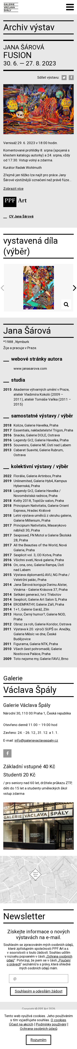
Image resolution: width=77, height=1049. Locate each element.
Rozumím (38, 1040)
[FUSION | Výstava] (10, 7)
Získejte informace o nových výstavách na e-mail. (38, 934)
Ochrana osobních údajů (38, 1029)
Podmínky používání (51, 1024)
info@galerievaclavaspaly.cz (36, 740)
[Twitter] (64, 77)
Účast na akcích (21, 1024)
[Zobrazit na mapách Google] (38, 879)
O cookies (58, 1020)
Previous (3, 287)
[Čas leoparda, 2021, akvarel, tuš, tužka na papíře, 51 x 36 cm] (38, 288)
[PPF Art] (15, 202)
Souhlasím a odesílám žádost (38, 991)
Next (73, 287)
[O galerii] (38, 826)
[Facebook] (71, 77)
